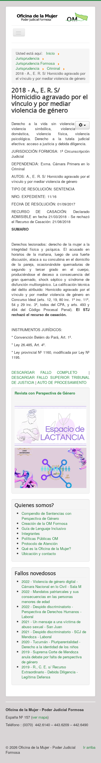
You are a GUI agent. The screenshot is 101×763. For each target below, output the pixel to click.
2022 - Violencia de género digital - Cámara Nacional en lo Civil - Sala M (51, 584)
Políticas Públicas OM (40, 538)
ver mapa (39, 717)
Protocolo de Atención (40, 543)
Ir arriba (89, 747)
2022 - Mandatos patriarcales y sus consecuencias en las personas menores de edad (50, 596)
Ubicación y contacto (39, 553)
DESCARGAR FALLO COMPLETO (50, 372)
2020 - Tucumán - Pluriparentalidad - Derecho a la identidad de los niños (51, 644)
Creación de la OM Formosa (44, 523)
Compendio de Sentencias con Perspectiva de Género (46, 516)
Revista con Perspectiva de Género (45, 393)
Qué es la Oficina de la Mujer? (46, 548)
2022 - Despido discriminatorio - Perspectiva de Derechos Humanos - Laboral (51, 611)
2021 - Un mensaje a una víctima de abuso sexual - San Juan (51, 624)
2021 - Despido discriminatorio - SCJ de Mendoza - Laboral (54, 634)
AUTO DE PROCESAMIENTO (61, 382)
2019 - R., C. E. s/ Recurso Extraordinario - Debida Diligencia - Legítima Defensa (50, 672)
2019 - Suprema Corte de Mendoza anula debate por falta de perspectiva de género (52, 656)
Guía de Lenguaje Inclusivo (44, 528)
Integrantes (31, 533)
